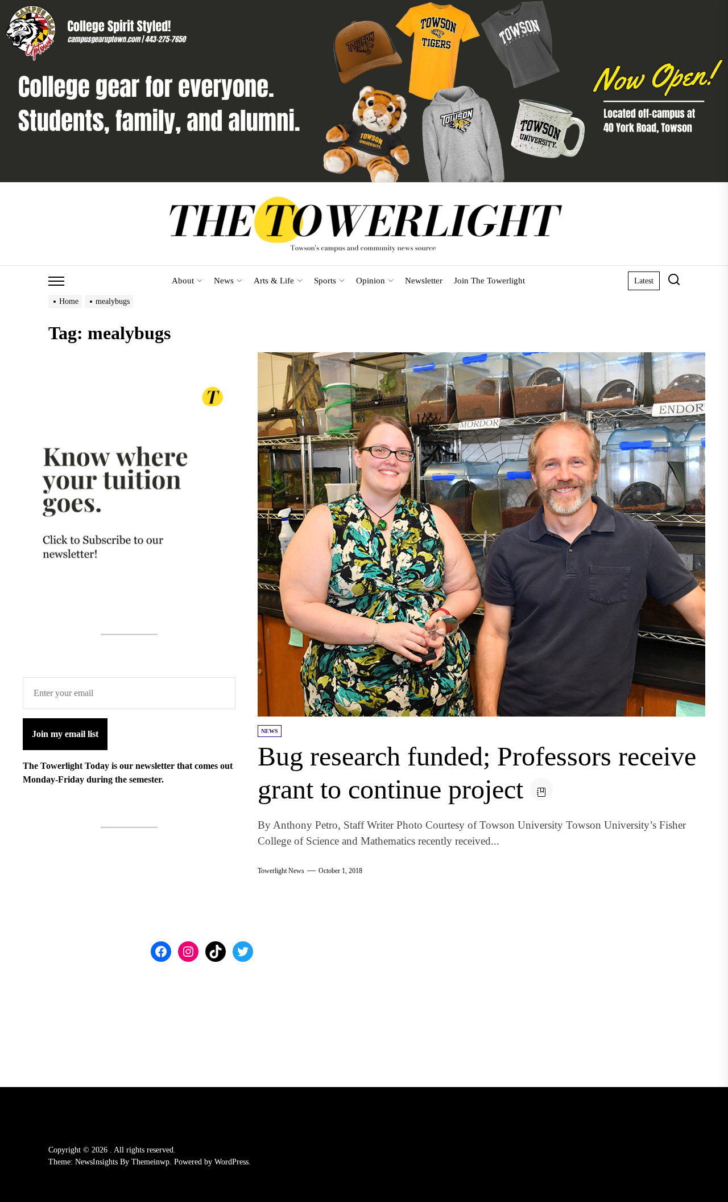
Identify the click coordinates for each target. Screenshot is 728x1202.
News (224, 280)
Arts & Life (274, 280)
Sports (325, 280)
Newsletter (423, 280)
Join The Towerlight (489, 280)
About (183, 280)
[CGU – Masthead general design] (364, 6)
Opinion (370, 280)
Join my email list (65, 734)
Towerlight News (281, 871)
